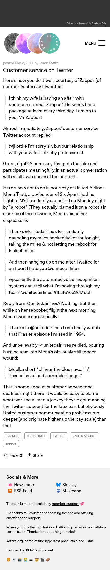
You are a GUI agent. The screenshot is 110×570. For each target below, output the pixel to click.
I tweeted (51, 86)
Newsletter (24, 484)
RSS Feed (23, 490)
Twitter (59, 436)
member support (65, 503)
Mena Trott (36, 436)
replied (44, 134)
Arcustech (35, 512)
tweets (44, 213)
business (12, 436)
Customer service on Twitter (38, 69)
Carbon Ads (99, 23)
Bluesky (69, 484)
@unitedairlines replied (62, 344)
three (30, 213)
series (13, 213)
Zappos (11, 443)
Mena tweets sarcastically (30, 316)
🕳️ (31, 559)
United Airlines (84, 436)
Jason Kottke (49, 62)
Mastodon (71, 490)
